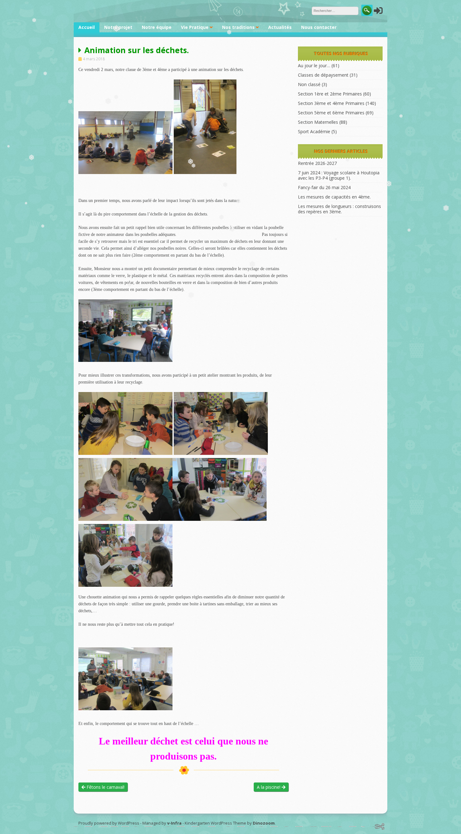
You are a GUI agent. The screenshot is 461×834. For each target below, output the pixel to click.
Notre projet (118, 27)
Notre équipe (157, 27)
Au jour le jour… (314, 65)
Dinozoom (264, 823)
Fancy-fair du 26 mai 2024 (324, 187)
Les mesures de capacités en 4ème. (334, 197)
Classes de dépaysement (323, 75)
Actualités (280, 27)
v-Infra (174, 823)
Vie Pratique (195, 27)
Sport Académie (314, 131)
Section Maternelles (318, 122)
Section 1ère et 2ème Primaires (330, 94)
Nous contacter (318, 27)
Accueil (86, 27)
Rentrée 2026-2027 (317, 163)
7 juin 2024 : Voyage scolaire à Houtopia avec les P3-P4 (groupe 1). (338, 175)
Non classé (309, 84)
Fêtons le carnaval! (105, 787)
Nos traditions (238, 27)
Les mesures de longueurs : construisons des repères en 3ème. (339, 209)
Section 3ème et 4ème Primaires (331, 103)
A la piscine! (269, 787)
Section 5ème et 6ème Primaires (331, 113)
